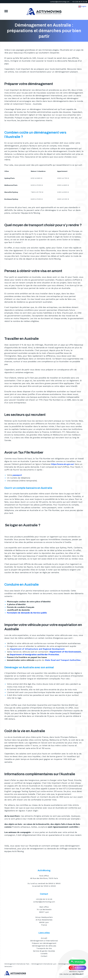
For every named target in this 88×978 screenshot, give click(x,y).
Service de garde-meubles (44, 951)
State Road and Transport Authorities (62, 660)
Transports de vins (44, 948)
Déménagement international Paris (16, 964)
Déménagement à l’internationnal (44, 941)
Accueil (44, 938)
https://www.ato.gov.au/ (62, 464)
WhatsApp (79, 962)
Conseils (44, 953)
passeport (17, 475)
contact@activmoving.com (59, 1)
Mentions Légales (76, 971)
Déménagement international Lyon (43, 964)
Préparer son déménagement (44, 943)
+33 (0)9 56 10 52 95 (79, 1)
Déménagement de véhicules (44, 946)
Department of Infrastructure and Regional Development (37, 649)
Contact (44, 956)
